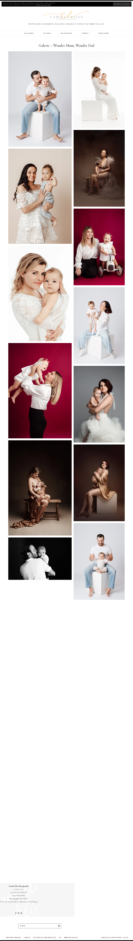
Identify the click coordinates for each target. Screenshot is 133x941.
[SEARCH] (59, 926)
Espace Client (103, 33)
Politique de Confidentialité (44, 937)
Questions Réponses (13, 937)
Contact (85, 33)
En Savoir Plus (66, 33)
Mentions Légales (71, 937)
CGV (60, 937)
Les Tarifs (47, 33)
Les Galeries (29, 33)
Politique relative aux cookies (43, 4)
